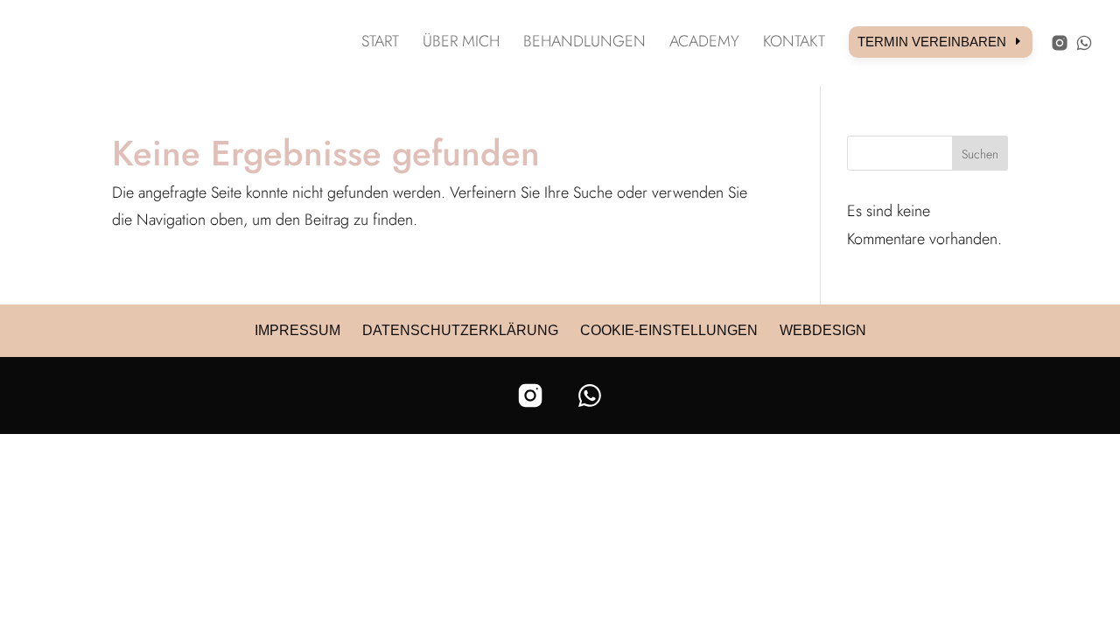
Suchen (980, 154)
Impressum (297, 330)
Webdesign (823, 330)
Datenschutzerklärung (460, 330)
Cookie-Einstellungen (669, 330)
